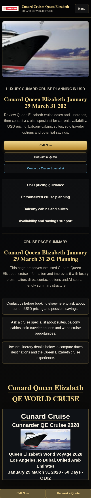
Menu (81, 8)
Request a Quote (45, 157)
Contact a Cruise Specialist (45, 168)
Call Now (46, 145)
